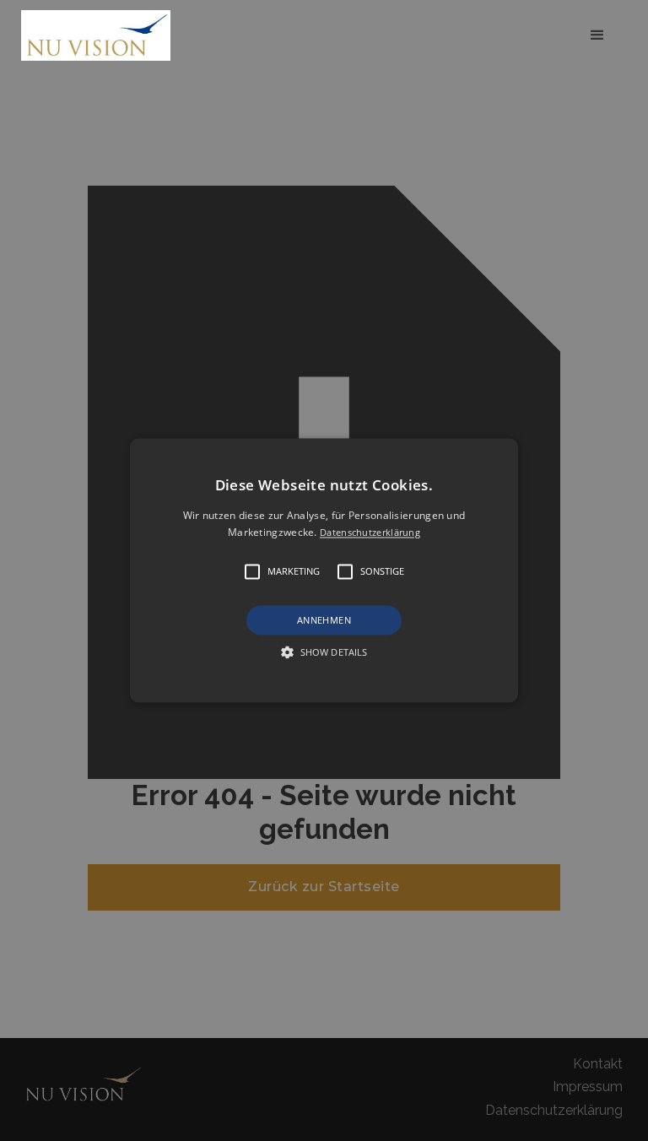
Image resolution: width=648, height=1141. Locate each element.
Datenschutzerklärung (370, 533)
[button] (597, 35)
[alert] (324, 570)
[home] (100, 35)
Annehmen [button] (324, 620)
